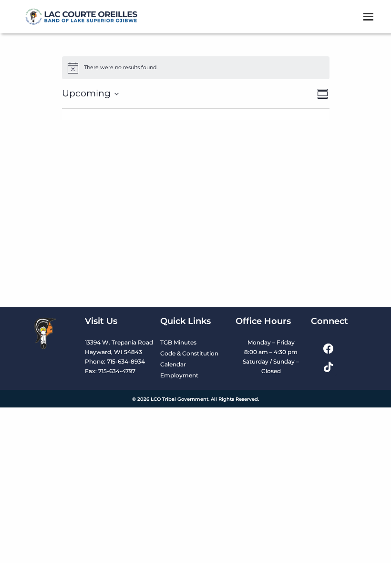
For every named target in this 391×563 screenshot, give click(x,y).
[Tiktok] (328, 366)
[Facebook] (328, 349)
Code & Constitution (189, 353)
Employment (179, 375)
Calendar (173, 364)
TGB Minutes (178, 342)
